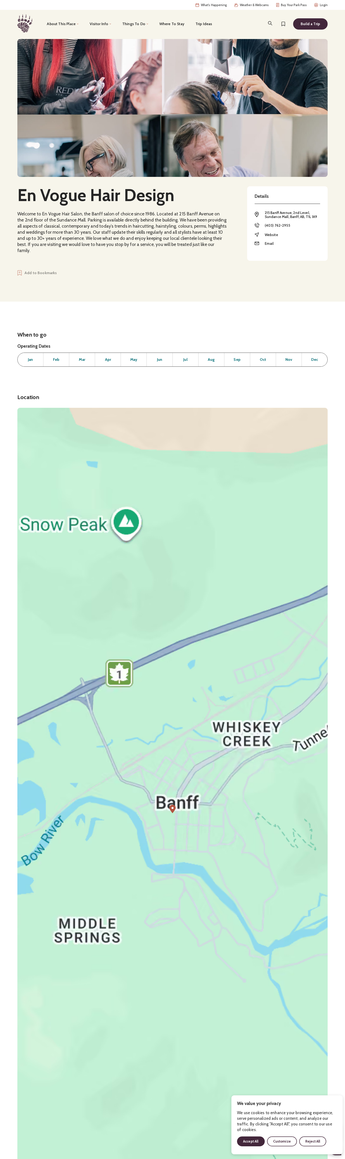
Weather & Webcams (254, 5)
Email (269, 243)
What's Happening (214, 5)
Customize (282, 1141)
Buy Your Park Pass (294, 5)
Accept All (251, 1141)
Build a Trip (310, 24)
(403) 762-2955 (277, 225)
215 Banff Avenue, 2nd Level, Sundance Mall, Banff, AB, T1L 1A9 (291, 215)
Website (271, 235)
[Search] (270, 23)
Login (324, 5)
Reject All (312, 1141)
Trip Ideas (204, 24)
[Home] (24, 23)
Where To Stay (171, 24)
